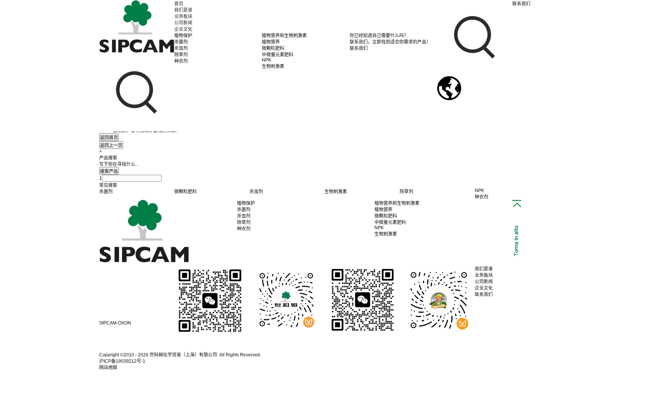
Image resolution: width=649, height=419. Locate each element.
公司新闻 (183, 23)
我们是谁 (183, 10)
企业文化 (183, 29)
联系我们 (484, 294)
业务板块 (183, 16)
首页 (178, 3)
